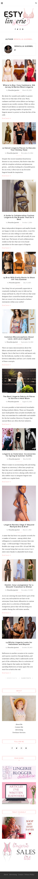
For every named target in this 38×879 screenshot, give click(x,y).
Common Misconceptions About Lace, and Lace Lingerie (19, 338)
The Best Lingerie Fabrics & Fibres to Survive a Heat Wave (19, 397)
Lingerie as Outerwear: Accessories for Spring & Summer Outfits (19, 455)
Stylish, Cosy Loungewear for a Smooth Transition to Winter (19, 586)
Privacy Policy (29, 874)
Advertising (19, 730)
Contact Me (19, 727)
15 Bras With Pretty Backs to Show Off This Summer (19, 278)
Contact (21, 874)
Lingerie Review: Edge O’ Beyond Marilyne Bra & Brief (19, 526)
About (6, 874)
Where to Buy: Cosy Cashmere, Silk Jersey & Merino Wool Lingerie (19, 86)
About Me (19, 724)
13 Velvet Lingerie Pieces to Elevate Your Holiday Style (19, 149)
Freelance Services (19, 732)
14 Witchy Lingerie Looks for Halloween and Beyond (19, 643)
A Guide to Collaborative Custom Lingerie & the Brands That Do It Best (19, 217)
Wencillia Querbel (23, 46)
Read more (5, 118)
